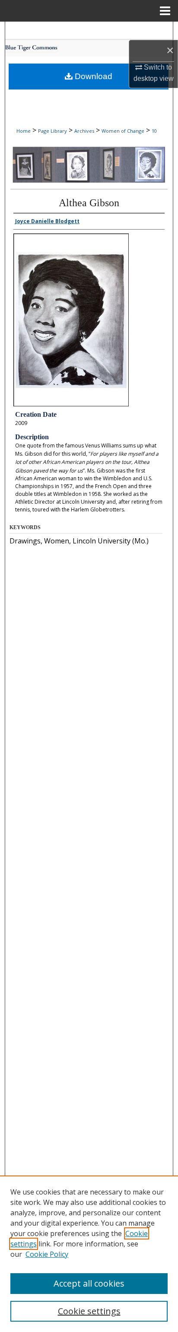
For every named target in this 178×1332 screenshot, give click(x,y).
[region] (89, 1253)
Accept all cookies (89, 1283)
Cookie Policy (46, 1254)
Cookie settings (89, 1311)
